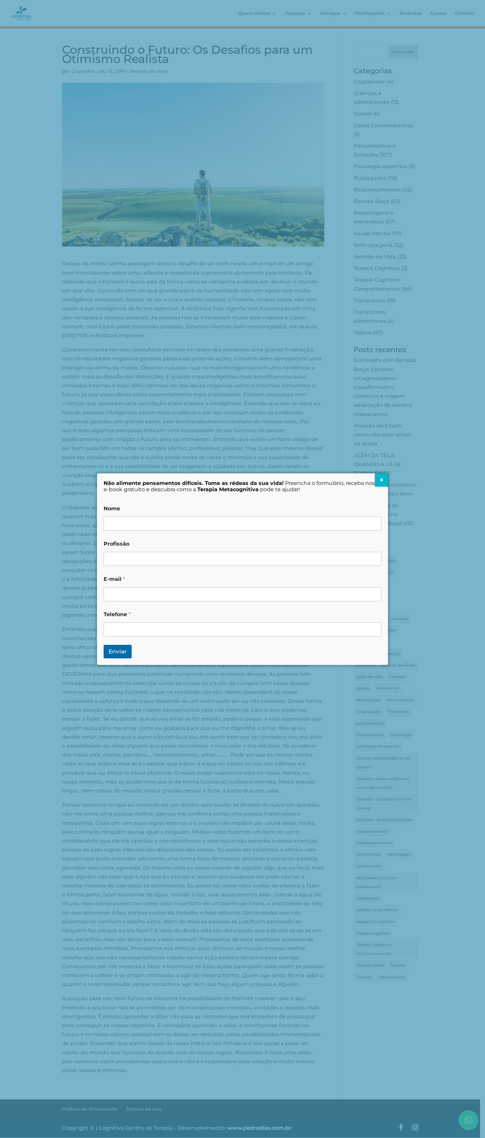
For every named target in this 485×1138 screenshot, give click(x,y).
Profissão (116, 544)
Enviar (118, 651)
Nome (112, 508)
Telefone (117, 614)
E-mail (114, 579)
